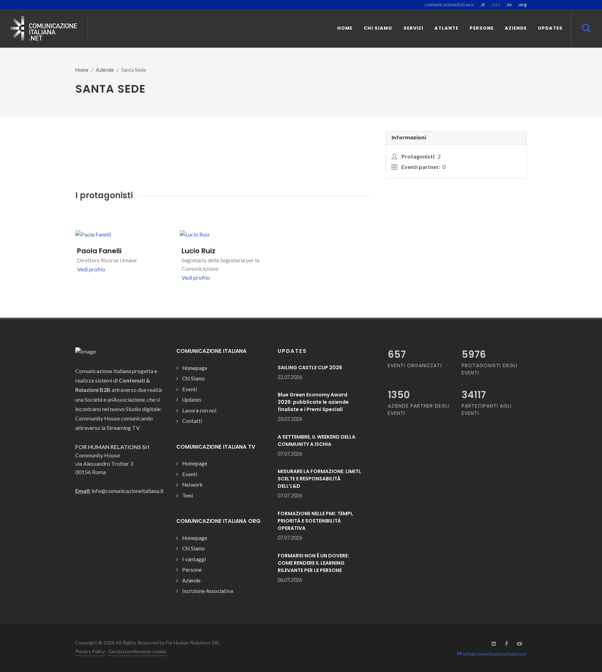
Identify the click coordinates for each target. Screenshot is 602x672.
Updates (191, 399)
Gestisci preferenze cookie (137, 651)
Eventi (189, 389)
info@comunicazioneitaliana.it (494, 654)
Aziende (105, 70)
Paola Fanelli (99, 251)
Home (81, 70)
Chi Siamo (193, 378)
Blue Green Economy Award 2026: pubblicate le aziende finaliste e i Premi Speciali (313, 402)
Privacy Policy (90, 651)
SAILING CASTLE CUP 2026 (310, 367)
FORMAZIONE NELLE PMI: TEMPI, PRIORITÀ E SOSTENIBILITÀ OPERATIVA (315, 521)
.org (522, 4)
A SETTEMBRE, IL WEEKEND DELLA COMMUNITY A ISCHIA (316, 440)
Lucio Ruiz (198, 251)
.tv (509, 4)
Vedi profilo (91, 269)
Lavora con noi (199, 410)
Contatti (192, 421)
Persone (192, 569)
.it (482, 4)
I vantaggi (194, 559)
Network (192, 484)
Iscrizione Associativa (207, 591)
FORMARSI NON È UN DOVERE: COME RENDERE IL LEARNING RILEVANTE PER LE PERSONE (313, 563)
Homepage (194, 368)
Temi (187, 495)
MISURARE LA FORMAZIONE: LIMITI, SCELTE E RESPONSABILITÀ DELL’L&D (319, 478)
